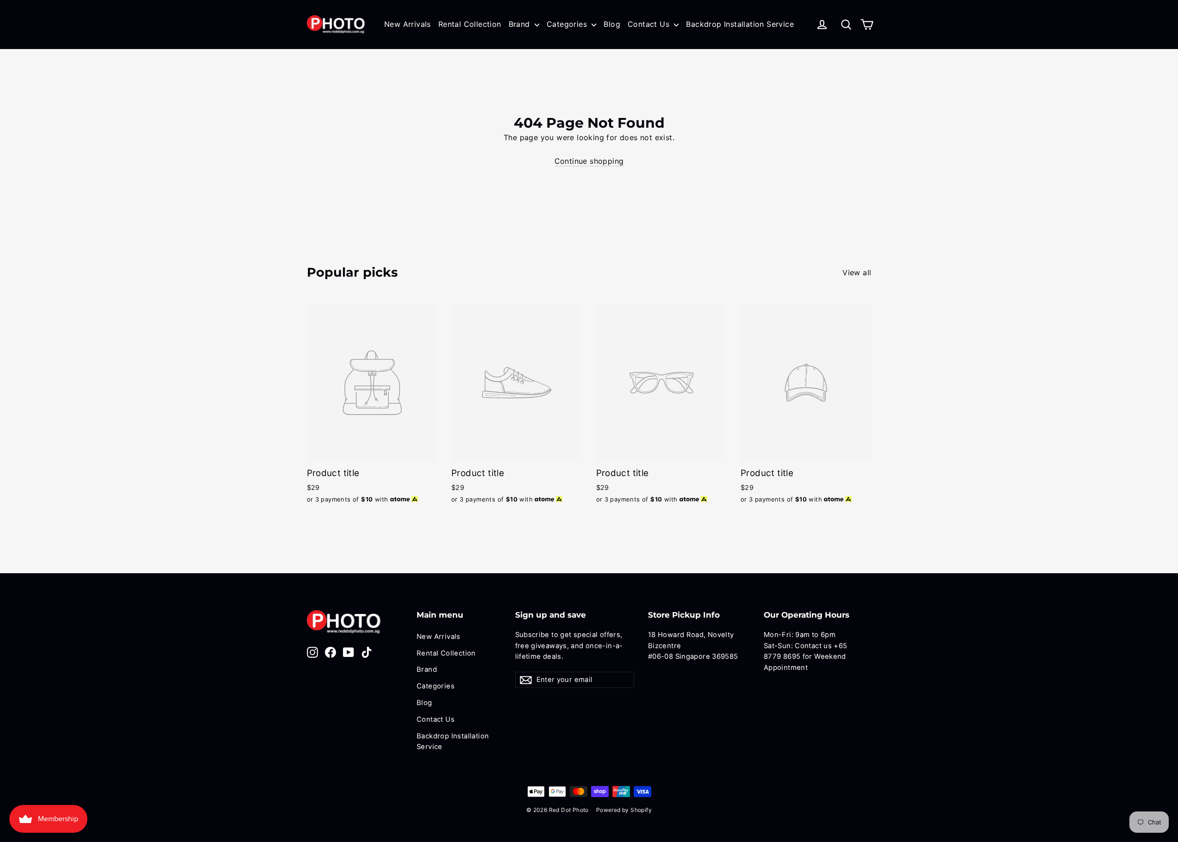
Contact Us (650, 24)
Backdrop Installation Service (740, 24)
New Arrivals (407, 24)
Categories (568, 24)
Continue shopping (589, 161)
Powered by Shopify (624, 809)
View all (856, 272)
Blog (612, 24)
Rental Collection (469, 24)
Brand (520, 24)
